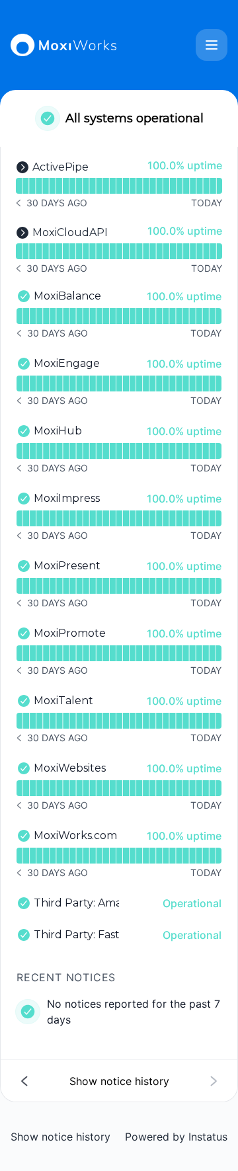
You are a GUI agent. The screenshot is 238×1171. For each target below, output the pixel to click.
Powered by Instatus (176, 1136)
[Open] (211, 45)
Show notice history (60, 1136)
